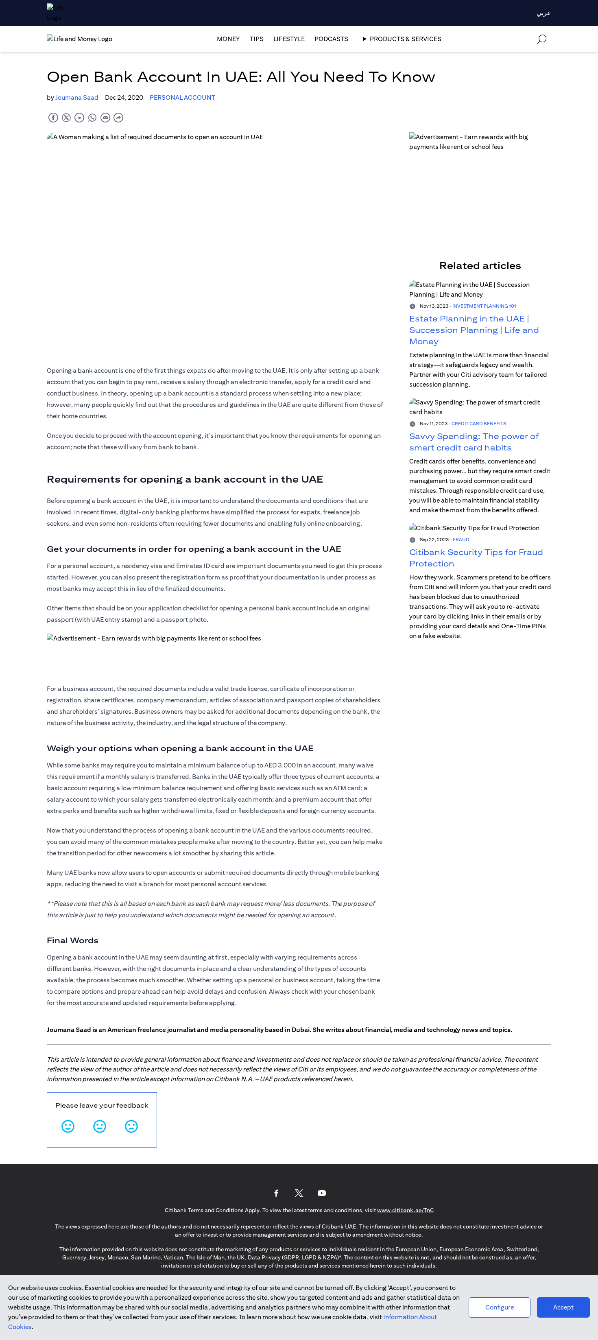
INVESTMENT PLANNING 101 (484, 306)
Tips (257, 39)
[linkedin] (79, 117)
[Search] (541, 39)
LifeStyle (289, 39)
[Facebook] (276, 1193)
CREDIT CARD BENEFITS (479, 423)
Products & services (405, 39)
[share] (118, 117)
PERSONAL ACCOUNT (182, 97)
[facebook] (53, 117)
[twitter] (66, 117)
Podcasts (331, 39)
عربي (544, 13)
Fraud (461, 539)
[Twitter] (299, 1193)
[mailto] (105, 117)
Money (228, 39)
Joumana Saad (76, 97)
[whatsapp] (92, 117)
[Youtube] (322, 1193)
